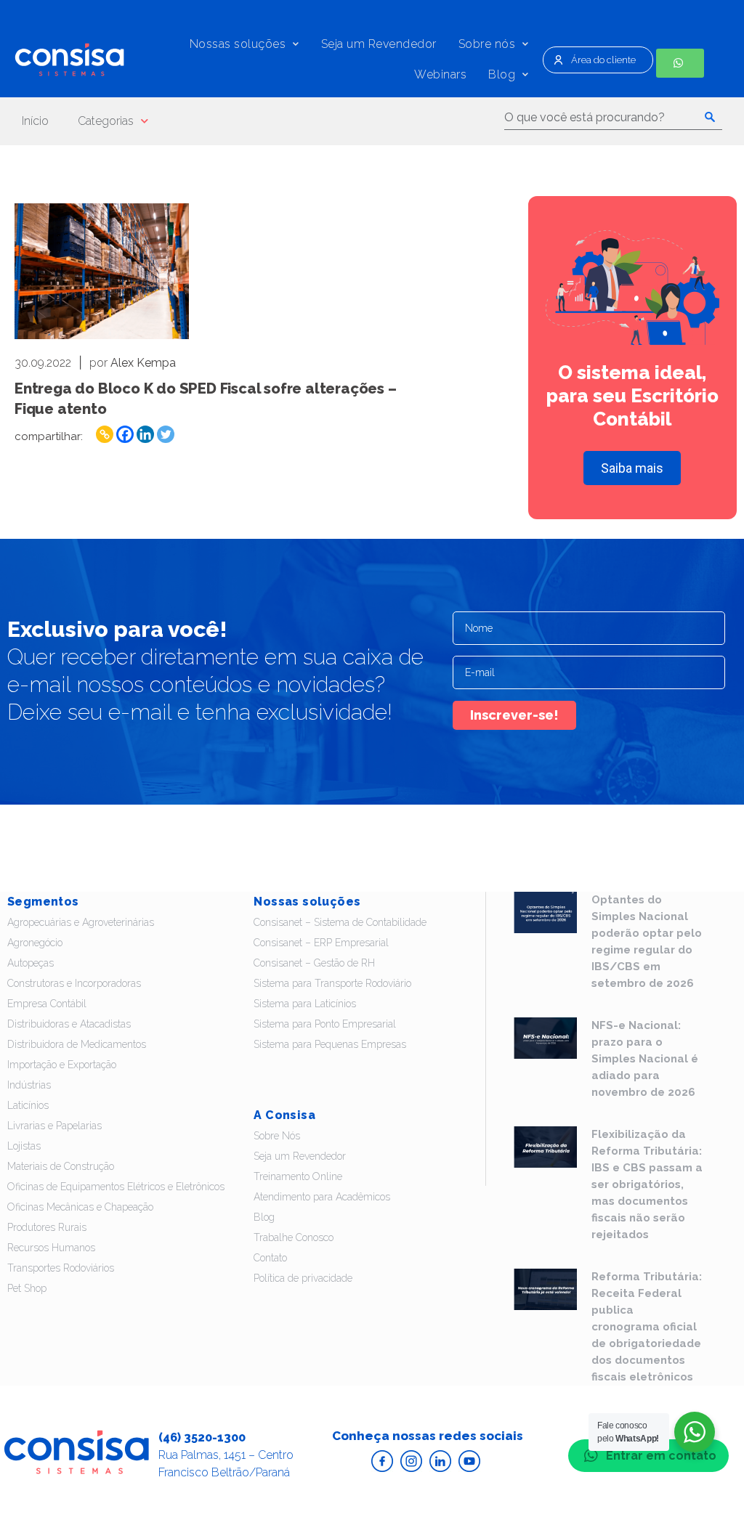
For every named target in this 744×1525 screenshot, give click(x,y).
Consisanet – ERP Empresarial (321, 942)
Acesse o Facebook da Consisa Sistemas (382, 1461)
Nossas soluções (238, 44)
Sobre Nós (277, 1136)
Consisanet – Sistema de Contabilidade (340, 922)
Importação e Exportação (61, 1064)
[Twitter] (165, 434)
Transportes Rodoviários (60, 1268)
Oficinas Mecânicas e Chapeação (80, 1207)
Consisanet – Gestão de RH (314, 963)
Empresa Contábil (46, 1003)
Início (35, 121)
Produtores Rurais (46, 1227)
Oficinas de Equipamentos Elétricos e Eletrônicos (116, 1186)
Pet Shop (26, 1288)
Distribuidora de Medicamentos (76, 1044)
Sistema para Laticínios (305, 1003)
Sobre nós (487, 44)
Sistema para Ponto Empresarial (325, 1024)
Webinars (440, 74)
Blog (501, 74)
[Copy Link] (104, 434)
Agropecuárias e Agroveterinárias (80, 922)
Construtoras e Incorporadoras (74, 983)
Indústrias (29, 1085)
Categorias (106, 121)
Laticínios (28, 1105)
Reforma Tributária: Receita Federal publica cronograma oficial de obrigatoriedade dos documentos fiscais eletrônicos (646, 1326)
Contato (270, 1258)
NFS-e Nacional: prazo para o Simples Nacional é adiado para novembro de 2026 (644, 1059)
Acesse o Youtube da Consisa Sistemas (469, 1461)
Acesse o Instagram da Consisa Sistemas (411, 1461)
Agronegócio (34, 942)
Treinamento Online (298, 1176)
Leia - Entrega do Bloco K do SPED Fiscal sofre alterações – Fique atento (102, 271)
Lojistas (24, 1146)
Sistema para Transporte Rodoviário (332, 983)
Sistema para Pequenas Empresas (330, 1044)
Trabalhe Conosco (293, 1237)
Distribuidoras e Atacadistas (69, 1024)
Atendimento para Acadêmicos (322, 1197)
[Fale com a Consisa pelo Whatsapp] (680, 63)
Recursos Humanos (51, 1247)
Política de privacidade (303, 1278)
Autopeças (30, 963)
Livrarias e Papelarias (54, 1125)
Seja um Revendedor (379, 44)
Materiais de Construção (60, 1166)
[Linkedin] (145, 434)
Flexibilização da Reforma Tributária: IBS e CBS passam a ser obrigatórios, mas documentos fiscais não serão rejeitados (647, 1184)
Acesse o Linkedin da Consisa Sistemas (440, 1461)
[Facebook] (125, 434)
